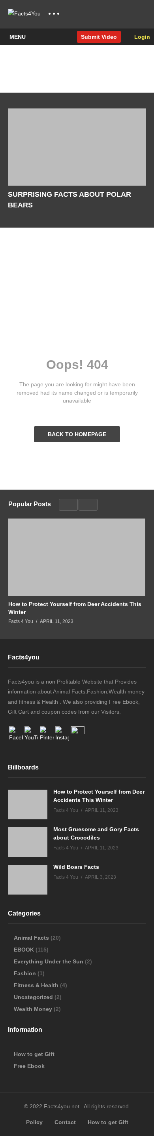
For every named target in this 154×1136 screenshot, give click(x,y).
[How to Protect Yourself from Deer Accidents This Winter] (76, 557)
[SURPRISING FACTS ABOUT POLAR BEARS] (77, 147)
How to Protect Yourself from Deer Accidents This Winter (74, 608)
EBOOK (24, 949)
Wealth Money (33, 1009)
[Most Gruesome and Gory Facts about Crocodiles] (27, 842)
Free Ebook (29, 1066)
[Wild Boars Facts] (27, 880)
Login (141, 37)
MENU (17, 37)
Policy (34, 1122)
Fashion (25, 973)
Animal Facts (31, 938)
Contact (65, 1122)
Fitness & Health (36, 985)
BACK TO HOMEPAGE (77, 434)
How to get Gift (34, 1054)
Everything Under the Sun (48, 961)
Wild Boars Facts (76, 867)
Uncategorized (33, 997)
